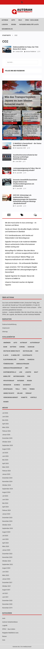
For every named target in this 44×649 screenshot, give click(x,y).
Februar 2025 (6, 471)
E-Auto (5, 355)
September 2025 (7, 445)
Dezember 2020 (7, 600)
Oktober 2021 (6, 586)
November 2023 (7, 521)
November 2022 (7, 557)
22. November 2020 (30, 138)
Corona (22, 347)
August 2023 (6, 532)
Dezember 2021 (7, 582)
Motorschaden (18, 376)
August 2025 (6, 449)
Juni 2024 (5, 499)
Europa (21, 359)
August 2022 (6, 568)
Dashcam (31, 347)
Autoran (5, 20)
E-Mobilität (15, 355)
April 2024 (5, 507)
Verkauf (28, 393)
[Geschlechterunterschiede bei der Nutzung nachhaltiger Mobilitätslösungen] (6, 157)
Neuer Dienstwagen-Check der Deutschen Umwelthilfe (11, 133)
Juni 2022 (5, 572)
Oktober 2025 (6, 442)
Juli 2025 (5, 453)
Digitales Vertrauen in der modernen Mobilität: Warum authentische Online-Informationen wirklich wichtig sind (21, 244)
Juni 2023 (5, 539)
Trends (32, 389)
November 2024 (7, 481)
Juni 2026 (5, 416)
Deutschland (27, 351)
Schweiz (17, 385)
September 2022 (7, 564)
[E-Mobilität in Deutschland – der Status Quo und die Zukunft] (6, 145)
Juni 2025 (5, 456)
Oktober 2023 (6, 525)
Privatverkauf (8, 380)
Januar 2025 (6, 474)
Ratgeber (20, 380)
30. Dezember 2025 (30, 123)
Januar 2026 (6, 434)
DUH (36, 351)
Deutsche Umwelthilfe (11, 351)
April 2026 (5, 424)
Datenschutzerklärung (9, 324)
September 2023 (7, 528)
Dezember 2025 (7, 438)
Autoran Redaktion (31, 51)
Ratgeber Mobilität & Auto (29, 24)
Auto (13, 20)
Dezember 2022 (7, 553)
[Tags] (22, 215)
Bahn (5, 347)
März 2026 (5, 427)
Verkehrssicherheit (10, 397)
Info (26, 368)
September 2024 (7, 489)
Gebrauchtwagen (22, 364)
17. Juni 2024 (18, 188)
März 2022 (5, 575)
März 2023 (5, 546)
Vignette (24, 397)
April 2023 (5, 543)
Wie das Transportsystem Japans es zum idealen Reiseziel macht (20, 100)
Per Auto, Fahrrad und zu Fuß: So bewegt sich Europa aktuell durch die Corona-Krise (31, 131)
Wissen (5, 402)
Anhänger (6, 342)
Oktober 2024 (6, 485)
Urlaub (19, 393)
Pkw (28, 376)
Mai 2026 (5, 420)
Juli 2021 (5, 593)
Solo (20, 20)
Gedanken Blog (7, 29)
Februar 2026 (6, 431)
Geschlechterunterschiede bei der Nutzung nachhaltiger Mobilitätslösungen (25, 157)
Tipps (24, 389)
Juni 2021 (5, 597)
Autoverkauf (35, 342)
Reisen (13, 24)
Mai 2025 (5, 460)
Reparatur (7, 385)
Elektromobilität (9, 359)
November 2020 (7, 604)
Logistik (5, 24)
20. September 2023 (20, 148)
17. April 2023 (9, 123)
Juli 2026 (5, 413)
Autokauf (23, 342)
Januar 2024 (6, 514)
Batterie (13, 347)
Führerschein (8, 364)
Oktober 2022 (6, 561)
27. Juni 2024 (18, 206)
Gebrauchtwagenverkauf (12, 368)
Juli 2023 (5, 535)
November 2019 (7, 608)
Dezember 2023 (7, 517)
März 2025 (5, 467)
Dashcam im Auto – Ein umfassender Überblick (21, 263)
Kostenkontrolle (9, 372)
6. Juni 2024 (18, 161)
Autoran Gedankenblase (10, 622)
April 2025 (5, 463)
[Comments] (35, 215)
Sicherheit (27, 385)
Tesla (17, 389)
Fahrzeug (31, 359)
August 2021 (6, 590)
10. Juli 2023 (9, 138)
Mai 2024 (5, 503)
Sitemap (5, 331)
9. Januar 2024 (19, 51)
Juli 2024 (5, 496)
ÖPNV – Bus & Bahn (31, 20)
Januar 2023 (6, 550)
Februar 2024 (6, 510)
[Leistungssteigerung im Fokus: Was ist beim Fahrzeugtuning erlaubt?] (6, 170)
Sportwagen (7, 389)
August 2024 (6, 492)
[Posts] (8, 215)
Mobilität (6, 376)
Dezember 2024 (7, 478)
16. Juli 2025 (9, 108)
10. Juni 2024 (18, 173)
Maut (36, 372)
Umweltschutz (8, 393)
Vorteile (33, 397)
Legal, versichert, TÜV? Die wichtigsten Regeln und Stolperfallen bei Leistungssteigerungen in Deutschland (21, 269)
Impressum (6, 328)
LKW (20, 372)
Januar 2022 (6, 579)
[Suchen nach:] (22, 62)
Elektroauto (27, 355)
